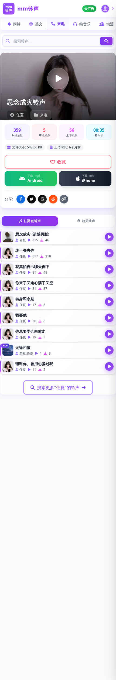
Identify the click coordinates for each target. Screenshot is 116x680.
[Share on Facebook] (20, 199)
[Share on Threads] (42, 199)
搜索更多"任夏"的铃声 (58, 387)
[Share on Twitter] (31, 199)
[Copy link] (64, 199)
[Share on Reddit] (53, 199)
